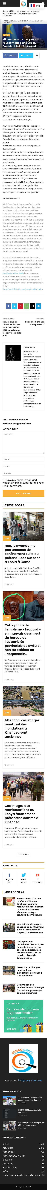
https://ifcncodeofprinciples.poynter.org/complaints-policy (23, 289)
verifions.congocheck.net (17, 423)
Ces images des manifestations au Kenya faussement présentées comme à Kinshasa (21, 814)
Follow (23, 874)
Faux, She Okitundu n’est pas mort (34, 323)
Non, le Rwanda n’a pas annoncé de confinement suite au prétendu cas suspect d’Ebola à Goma (22, 554)
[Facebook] (8, 306)
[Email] (32, 306)
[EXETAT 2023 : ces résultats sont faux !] (9, 1113)
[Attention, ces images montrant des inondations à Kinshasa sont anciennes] (23, 701)
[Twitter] (14, 306)
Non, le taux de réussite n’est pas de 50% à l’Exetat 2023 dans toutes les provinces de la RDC (12, 329)
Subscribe (37, 874)
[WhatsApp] (26, 306)
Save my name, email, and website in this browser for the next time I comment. (23, 483)
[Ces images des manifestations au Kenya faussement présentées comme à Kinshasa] (23, 786)
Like (9, 874)
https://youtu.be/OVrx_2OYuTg (13, 273)
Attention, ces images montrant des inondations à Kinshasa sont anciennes (22, 728)
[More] (37, 55)
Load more (22, 854)
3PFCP (11, 11)
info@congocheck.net (30, 1080)
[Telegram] (38, 306)
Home (5, 11)
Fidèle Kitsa (29, 347)
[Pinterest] (20, 306)
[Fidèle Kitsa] (13, 376)
